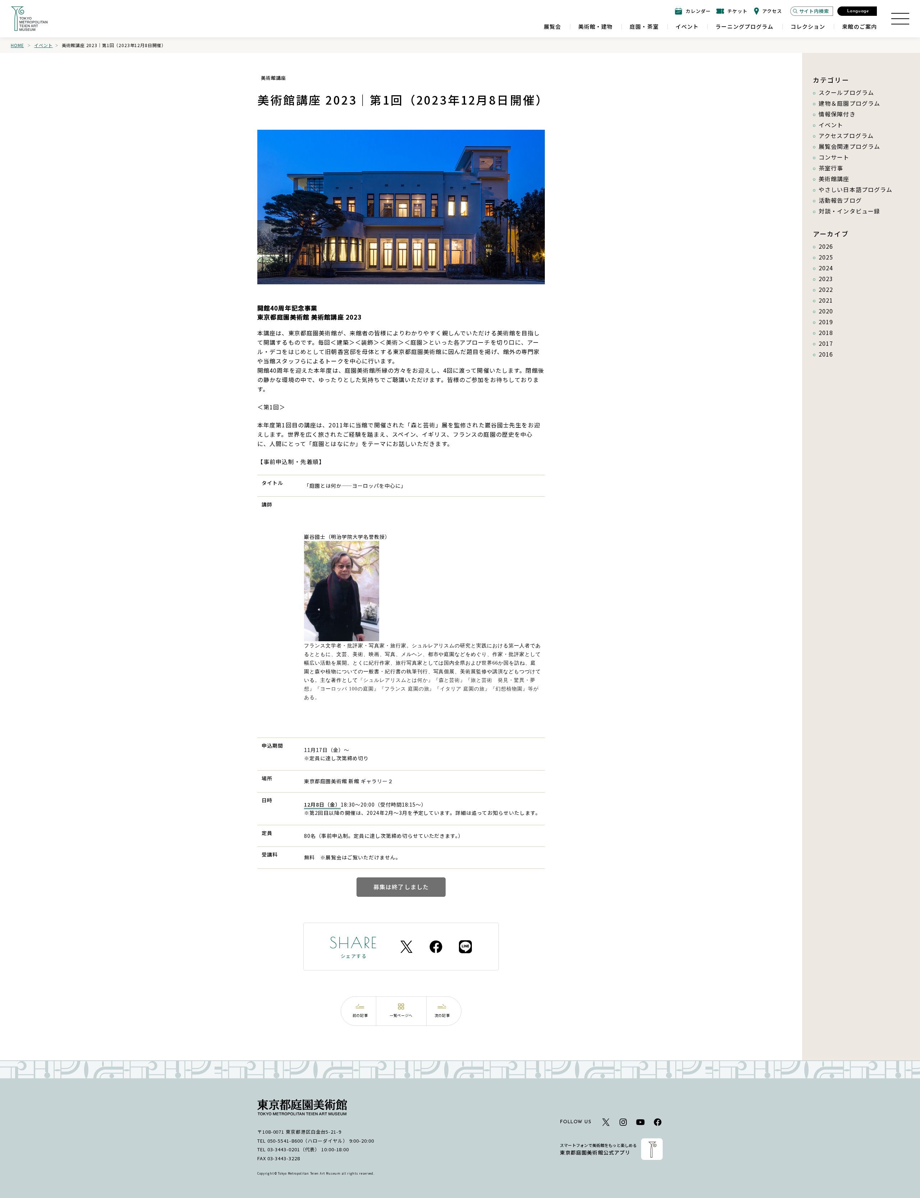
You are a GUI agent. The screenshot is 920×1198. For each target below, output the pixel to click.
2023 (826, 278)
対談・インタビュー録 (849, 211)
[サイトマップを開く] (900, 19)
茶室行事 (831, 168)
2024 (826, 267)
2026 (826, 246)
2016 (826, 354)
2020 (826, 311)
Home (17, 45)
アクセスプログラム (846, 135)
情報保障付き (837, 114)
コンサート (834, 157)
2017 (826, 343)
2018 (826, 332)
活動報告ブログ (840, 200)
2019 (826, 321)
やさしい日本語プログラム (855, 189)
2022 (826, 289)
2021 (826, 300)
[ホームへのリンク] (29, 18)
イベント (43, 45)
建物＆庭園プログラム (849, 103)
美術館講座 (834, 178)
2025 (826, 257)
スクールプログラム (846, 92)
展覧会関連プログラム (849, 146)
